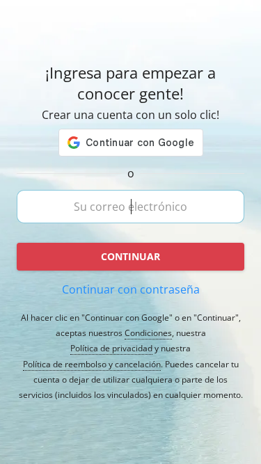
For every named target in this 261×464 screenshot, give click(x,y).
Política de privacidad (111, 348)
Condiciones (148, 333)
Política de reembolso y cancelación (92, 364)
